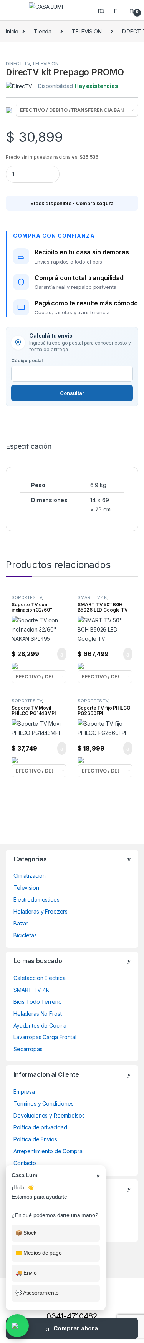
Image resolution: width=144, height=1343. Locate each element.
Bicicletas (25, 935)
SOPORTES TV (27, 597)
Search (102, 10)
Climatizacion (29, 875)
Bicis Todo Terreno (37, 1001)
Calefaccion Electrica (39, 978)
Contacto (24, 1163)
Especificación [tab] (28, 446)
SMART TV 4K (92, 597)
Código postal (27, 360)
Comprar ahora (75, 1328)
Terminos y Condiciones (43, 1103)
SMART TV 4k (31, 990)
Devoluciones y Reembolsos (49, 1115)
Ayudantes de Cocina (39, 1025)
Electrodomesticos (36, 899)
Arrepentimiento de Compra (48, 1151)
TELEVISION (87, 31)
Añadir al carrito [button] (58, 654)
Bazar (20, 923)
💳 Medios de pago (38, 1253)
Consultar (72, 393)
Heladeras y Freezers (40, 911)
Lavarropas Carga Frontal (44, 1037)
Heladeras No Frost (37, 1013)
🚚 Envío (26, 1273)
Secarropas (28, 1049)
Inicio (12, 31)
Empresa (24, 1091)
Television (26, 887)
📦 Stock (25, 1233)
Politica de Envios (35, 1139)
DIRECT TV (18, 63)
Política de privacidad (40, 1127)
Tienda (42, 31)
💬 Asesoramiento (37, 1293)
